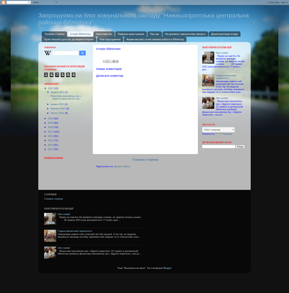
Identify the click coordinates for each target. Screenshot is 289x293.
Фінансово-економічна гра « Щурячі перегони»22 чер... (65, 97)
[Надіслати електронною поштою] (104, 61)
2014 (51, 145)
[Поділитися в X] (111, 61)
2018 (51, 127)
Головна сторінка (54, 34)
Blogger (167, 268)
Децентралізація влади (224, 34)
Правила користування (131, 34)
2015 (51, 140)
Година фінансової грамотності (226, 76)
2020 (51, 118)
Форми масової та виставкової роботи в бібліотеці (155, 39)
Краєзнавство (104, 34)
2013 (51, 149)
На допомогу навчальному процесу (185, 34)
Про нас (154, 34)
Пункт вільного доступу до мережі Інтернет (69, 39)
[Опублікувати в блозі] (107, 61)
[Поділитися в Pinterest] (117, 61)
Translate (227, 134)
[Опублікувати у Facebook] (114, 61)
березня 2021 (58, 108)
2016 (51, 136)
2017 (51, 131)
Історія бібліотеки (80, 34)
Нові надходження (110, 39)
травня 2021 (58, 104)
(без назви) (222, 53)
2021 (51, 88)
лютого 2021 (58, 113)
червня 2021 (58, 92)
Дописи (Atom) (122, 166)
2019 (51, 123)
